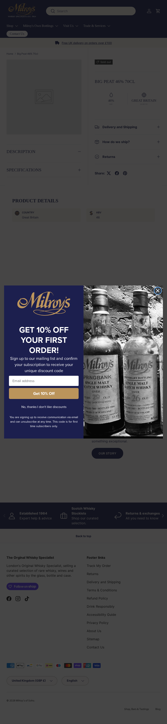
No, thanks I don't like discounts (43, 406)
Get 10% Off (44, 393)
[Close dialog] (157, 290)
